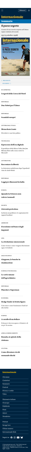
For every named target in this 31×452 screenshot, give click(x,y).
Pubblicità (6, 406)
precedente (6, 80)
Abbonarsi (22, 10)
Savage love (7, 425)
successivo (6, 83)
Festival (5, 387)
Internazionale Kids (9, 432)
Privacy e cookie (8, 391)
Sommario (6, 384)
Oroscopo (6, 403)
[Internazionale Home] (10, 372)
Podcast (5, 422)
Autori (5, 413)
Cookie (8, 448)
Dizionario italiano (9, 399)
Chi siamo (6, 377)
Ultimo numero (8, 428)
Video (5, 394)
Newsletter (6, 416)
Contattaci (6, 380)
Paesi (4, 410)
